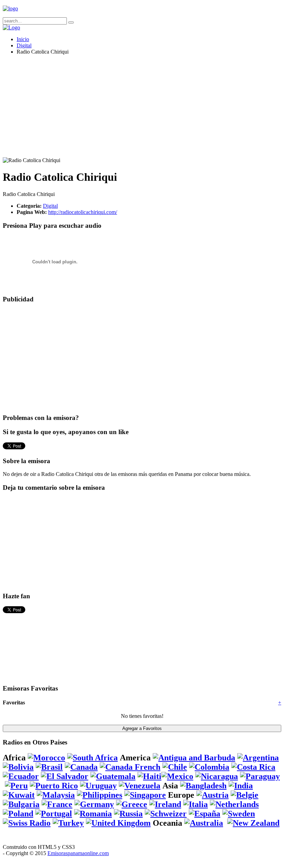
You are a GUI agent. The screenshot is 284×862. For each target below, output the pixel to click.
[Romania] (93, 813)
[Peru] (16, 785)
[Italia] (195, 804)
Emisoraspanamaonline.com (78, 853)
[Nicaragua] (216, 776)
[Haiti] (149, 776)
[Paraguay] (260, 776)
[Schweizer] (166, 813)
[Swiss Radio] (27, 822)
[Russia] (128, 813)
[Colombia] (209, 766)
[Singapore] (145, 794)
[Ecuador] (21, 776)
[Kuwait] (19, 794)
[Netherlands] (234, 804)
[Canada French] (130, 766)
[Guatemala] (112, 776)
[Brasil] (49, 766)
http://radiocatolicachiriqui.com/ (82, 212)
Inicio (23, 39)
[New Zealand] (253, 822)
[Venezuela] (139, 785)
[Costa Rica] (253, 766)
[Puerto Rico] (54, 785)
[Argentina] (258, 757)
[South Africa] (92, 757)
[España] (204, 813)
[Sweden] (238, 813)
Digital (24, 45)
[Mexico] (177, 776)
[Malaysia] (56, 794)
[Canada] (81, 766)
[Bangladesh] (203, 785)
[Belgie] (244, 794)
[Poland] (18, 813)
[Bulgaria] (21, 804)
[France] (57, 804)
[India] (241, 785)
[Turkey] (68, 822)
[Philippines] (99, 794)
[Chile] (174, 766)
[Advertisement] (142, 108)
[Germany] (94, 804)
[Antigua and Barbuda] (194, 757)
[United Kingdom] (118, 822)
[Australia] (203, 822)
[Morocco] (46, 757)
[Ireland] (165, 804)
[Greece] (131, 804)
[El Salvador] (64, 776)
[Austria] (212, 794)
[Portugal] (53, 813)
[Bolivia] (18, 766)
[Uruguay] (98, 785)
